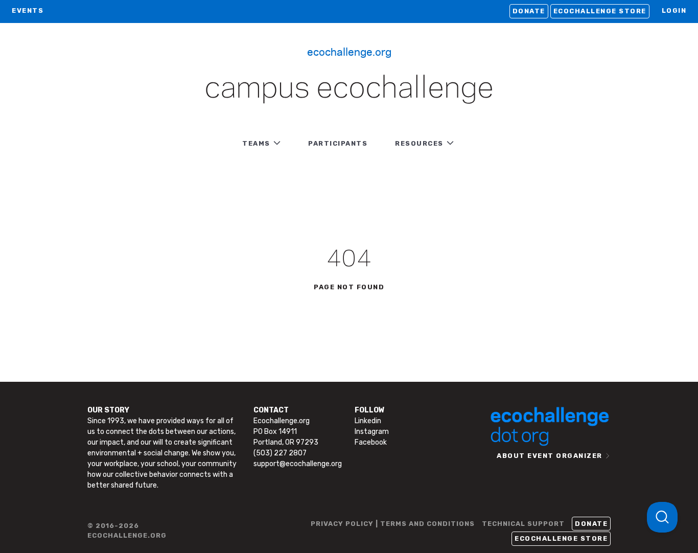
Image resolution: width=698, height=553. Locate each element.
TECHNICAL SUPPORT (523, 523)
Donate (529, 11)
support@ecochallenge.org (297, 463)
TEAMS (256, 143)
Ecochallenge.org (349, 51)
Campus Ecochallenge (349, 89)
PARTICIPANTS (337, 143)
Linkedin (368, 421)
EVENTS (27, 10)
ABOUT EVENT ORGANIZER (549, 455)
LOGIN (674, 10)
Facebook (371, 442)
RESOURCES (419, 143)
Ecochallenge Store (599, 11)
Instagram (372, 431)
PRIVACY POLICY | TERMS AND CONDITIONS (393, 523)
